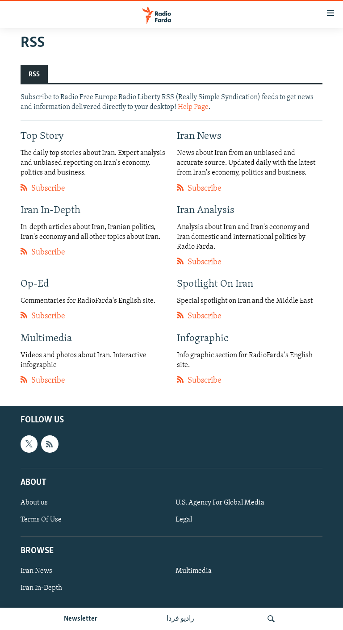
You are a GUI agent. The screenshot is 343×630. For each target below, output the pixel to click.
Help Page (193, 107)
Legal (184, 519)
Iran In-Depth (41, 588)
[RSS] (49, 443)
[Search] (271, 619)
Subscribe (47, 189)
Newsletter (80, 618)
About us (34, 502)
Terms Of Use (41, 519)
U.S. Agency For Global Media (220, 502)
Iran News (36, 571)
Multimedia (194, 571)
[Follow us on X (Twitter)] (29, 443)
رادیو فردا (180, 618)
